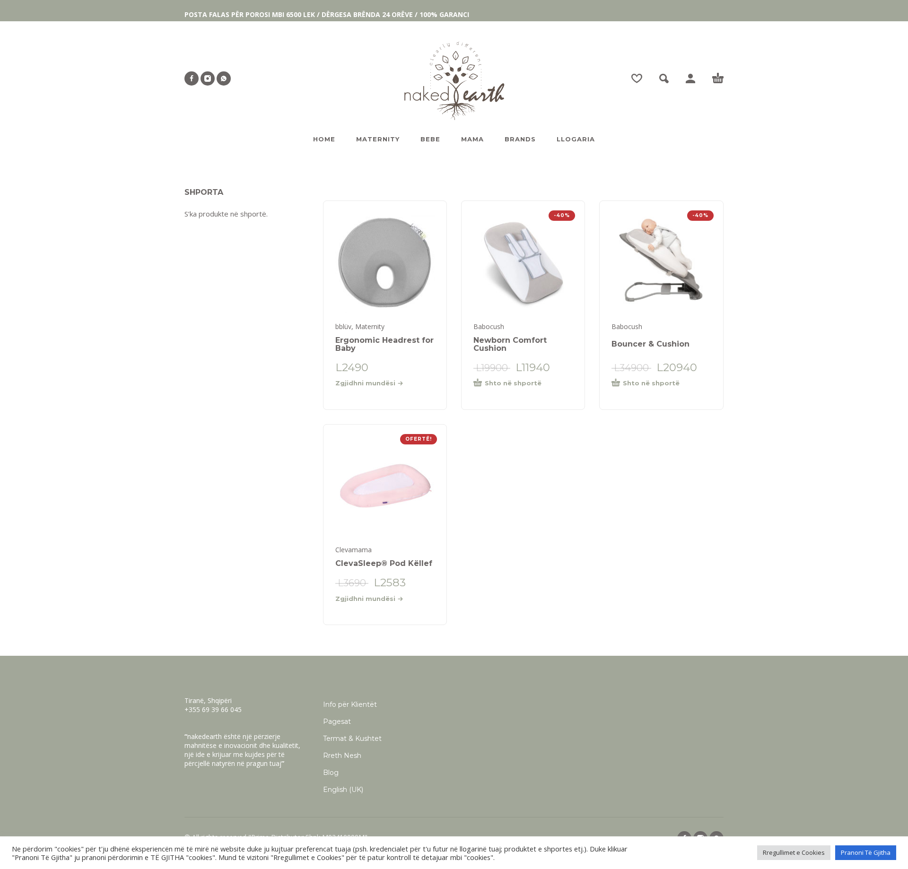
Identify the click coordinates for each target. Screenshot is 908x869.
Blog (331, 772)
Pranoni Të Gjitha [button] (866, 852)
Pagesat (337, 721)
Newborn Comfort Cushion (510, 344)
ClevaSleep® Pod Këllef (383, 563)
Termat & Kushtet (352, 738)
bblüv (343, 326)
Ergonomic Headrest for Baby (384, 344)
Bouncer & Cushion (650, 343)
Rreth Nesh (342, 755)
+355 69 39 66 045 (213, 709)
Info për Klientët (350, 704)
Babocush (488, 326)
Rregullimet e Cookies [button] (794, 852)
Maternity (369, 326)
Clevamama (353, 549)
